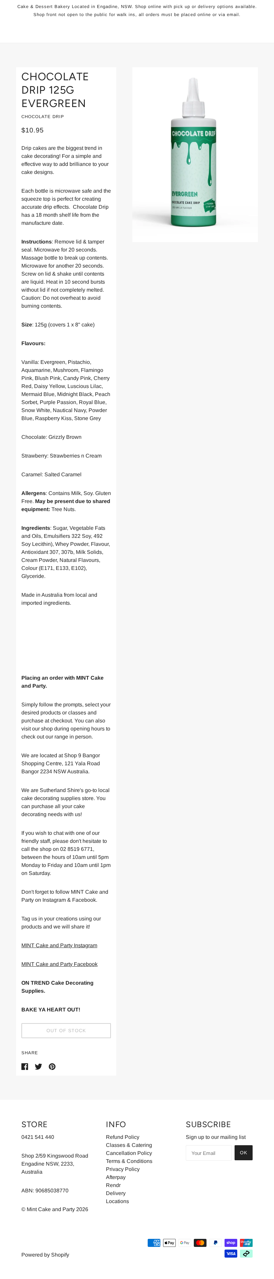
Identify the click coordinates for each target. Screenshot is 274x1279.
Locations (117, 1201)
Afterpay (116, 1177)
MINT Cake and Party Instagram (59, 945)
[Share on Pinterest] (52, 1066)
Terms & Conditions (129, 1161)
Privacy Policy (123, 1169)
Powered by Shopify (45, 1255)
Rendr (113, 1185)
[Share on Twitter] (39, 1066)
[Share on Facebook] (25, 1066)
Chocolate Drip (42, 116)
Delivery (116, 1193)
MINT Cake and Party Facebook (59, 964)
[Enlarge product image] (195, 154)
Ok (243, 1152)
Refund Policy (122, 1137)
